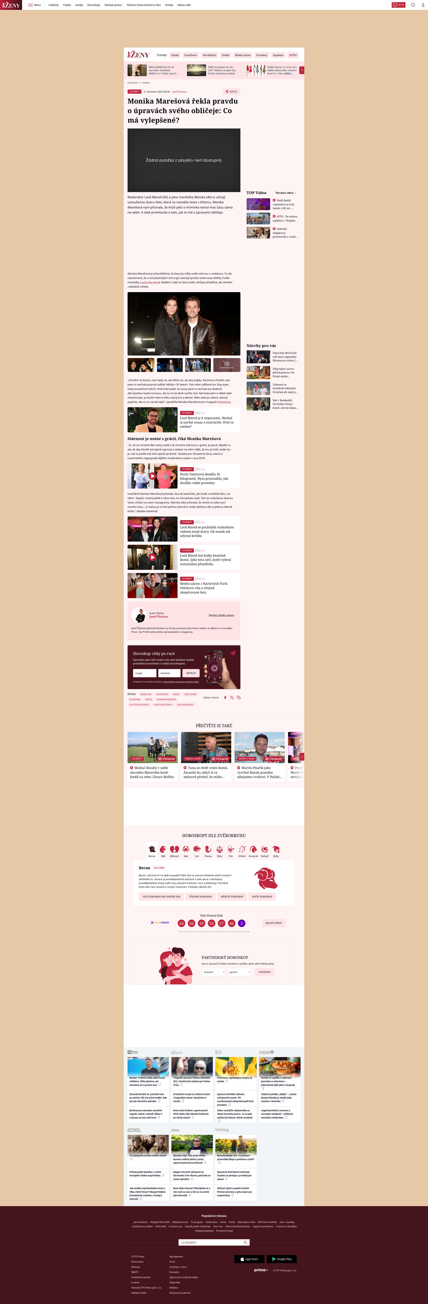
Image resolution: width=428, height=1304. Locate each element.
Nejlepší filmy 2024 (160, 1222)
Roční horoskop (262, 896)
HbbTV (134, 1272)
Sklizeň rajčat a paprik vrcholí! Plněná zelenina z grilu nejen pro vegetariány (234, 1192)
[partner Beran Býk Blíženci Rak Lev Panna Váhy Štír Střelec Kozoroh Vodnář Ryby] (239, 972)
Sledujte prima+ (113, 5)
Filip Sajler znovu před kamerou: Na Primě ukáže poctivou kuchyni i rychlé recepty (284, 372)
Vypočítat (265, 972)
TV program (197, 1222)
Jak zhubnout (141, 1222)
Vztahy (67, 5)
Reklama (135, 1266)
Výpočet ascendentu (263, 1226)
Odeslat (191, 673)
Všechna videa (285, 192)
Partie (223, 1222)
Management (176, 1256)
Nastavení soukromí (180, 1292)
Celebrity (53, 5)
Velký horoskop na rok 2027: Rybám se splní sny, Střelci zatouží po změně (222, 70)
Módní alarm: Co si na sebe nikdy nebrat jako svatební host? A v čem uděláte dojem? (282, 71)
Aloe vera (218, 1226)
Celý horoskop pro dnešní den (161, 896)
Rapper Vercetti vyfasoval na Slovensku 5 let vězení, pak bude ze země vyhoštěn (192, 1176)
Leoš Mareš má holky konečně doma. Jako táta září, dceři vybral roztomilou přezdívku (205, 559)
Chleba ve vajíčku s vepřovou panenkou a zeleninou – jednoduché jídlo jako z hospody (278, 1081)
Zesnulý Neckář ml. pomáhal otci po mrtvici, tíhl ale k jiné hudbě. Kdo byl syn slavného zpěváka (148, 1098)
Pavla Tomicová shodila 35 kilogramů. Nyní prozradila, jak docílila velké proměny (204, 478)
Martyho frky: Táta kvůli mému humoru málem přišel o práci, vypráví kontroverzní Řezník (189, 1159)
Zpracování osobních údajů (184, 1277)
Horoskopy (93, 5)
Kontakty (174, 1272)
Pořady (169, 5)
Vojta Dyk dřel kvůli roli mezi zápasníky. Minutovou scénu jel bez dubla (285, 356)
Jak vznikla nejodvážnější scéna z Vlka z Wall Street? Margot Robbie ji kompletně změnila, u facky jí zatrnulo (147, 1193)
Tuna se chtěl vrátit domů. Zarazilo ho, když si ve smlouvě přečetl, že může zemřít (206, 774)
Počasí (232, 1222)
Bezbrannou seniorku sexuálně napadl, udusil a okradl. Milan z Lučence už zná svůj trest (145, 1114)
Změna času (211, 1222)
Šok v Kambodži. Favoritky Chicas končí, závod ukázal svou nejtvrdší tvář (285, 404)
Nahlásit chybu (138, 1292)
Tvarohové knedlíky (286, 1226)
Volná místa (137, 1261)
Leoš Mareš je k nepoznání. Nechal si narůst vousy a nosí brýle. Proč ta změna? (207, 422)
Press (172, 1261)
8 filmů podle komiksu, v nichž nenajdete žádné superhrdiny (145, 1174)
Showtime (224, 402)
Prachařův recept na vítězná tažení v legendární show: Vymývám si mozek (191, 1098)
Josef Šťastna (179, 91)
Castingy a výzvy (178, 1266)
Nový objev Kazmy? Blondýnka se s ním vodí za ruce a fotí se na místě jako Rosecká (191, 1192)
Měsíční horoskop (232, 896)
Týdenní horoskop (200, 896)
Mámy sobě (184, 5)
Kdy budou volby (246, 1222)
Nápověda (175, 1282)
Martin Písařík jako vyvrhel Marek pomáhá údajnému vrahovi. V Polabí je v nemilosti (258, 774)
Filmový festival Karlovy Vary (144, 5)
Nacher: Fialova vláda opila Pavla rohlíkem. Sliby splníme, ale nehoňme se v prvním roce (147, 1081)
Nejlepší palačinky (204, 1230)
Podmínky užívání (140, 1277)
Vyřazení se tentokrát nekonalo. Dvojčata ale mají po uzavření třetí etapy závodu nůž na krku (285, 388)
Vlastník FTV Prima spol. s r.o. (146, 1287)
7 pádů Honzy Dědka (142, 1226)
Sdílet (233, 92)
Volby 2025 (160, 1226)
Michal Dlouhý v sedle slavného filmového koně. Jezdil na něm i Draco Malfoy (152, 772)
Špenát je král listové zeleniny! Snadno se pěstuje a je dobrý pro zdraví (234, 1176)
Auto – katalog (286, 1222)
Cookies (135, 1282)
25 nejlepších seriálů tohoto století (147, 1155)
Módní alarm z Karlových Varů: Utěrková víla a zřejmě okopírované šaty (204, 587)
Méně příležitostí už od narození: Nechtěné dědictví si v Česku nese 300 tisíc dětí (164, 71)
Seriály (79, 5)
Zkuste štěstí (273, 923)
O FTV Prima (137, 1256)
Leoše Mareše (148, 282)
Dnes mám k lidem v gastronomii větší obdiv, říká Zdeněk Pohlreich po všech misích (191, 1114)
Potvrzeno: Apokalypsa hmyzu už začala (234, 1079)
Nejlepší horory (180, 1222)
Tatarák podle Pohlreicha (198, 1226)
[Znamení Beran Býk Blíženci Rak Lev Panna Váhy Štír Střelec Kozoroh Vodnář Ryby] (169, 673)
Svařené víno (175, 1226)
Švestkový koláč (224, 1230)
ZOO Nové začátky (267, 1222)
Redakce (174, 1287)
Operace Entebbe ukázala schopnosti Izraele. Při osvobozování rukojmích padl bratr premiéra (235, 1099)
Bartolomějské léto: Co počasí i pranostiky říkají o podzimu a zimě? (235, 1157)
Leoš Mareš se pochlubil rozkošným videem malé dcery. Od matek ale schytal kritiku (207, 531)
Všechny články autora (221, 615)
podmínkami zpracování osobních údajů (181, 681)
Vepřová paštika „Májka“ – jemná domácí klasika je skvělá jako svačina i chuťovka (278, 1098)
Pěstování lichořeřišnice (238, 1226)
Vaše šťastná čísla (211, 915)
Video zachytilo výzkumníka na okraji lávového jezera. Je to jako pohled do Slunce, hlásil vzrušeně (235, 1114)
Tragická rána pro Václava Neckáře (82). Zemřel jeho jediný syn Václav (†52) (191, 1081)
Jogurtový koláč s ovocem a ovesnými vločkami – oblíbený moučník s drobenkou (277, 1114)
